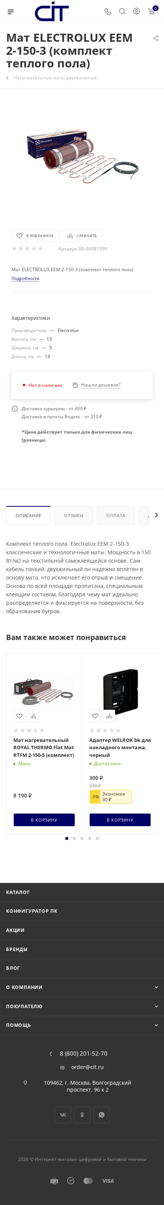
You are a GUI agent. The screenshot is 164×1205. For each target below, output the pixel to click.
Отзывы (74, 515)
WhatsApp (101, 1115)
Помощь (18, 1025)
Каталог (18, 892)
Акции (15, 930)
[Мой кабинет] (136, 12)
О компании (24, 987)
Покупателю (24, 1006)
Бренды (17, 949)
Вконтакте (63, 1115)
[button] (67, 838)
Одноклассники (82, 1115)
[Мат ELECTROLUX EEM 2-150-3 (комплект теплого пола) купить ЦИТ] (82, 158)
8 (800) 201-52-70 (84, 1053)
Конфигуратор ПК (32, 911)
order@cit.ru (87, 1067)
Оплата (115, 515)
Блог (13, 968)
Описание (28, 515)
